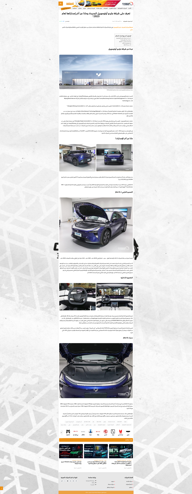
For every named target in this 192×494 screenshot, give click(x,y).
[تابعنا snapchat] (65, 481)
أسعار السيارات (129, 484)
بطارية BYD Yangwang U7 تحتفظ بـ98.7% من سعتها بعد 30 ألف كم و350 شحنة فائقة (121, 463)
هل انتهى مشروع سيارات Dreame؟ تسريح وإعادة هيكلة (71, 462)
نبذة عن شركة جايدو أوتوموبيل (123, 38)
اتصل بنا (92, 485)
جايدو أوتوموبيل (117, 27)
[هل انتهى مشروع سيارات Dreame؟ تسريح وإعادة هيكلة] (71, 451)
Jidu (93, 422)
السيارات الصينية (111, 425)
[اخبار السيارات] (126, 4)
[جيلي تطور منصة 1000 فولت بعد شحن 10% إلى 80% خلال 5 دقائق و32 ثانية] (96, 451)
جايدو (82, 425)
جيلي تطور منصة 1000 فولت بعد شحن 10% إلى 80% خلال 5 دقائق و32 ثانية (96, 462)
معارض (80, 8)
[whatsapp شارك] (60, 21)
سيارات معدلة (111, 484)
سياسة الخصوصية (90, 481)
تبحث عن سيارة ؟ (66, 8)
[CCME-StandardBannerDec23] (93, 3)
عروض (84, 8)
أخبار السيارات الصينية (70, 422)
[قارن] (1, 488)
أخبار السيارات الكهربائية (126, 425)
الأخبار (129, 8)
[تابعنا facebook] (76, 481)
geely (105, 422)
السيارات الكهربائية (122, 8)
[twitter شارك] (61, 21)
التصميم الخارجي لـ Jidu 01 (124, 41)
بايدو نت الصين (88, 425)
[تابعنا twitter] (70, 481)
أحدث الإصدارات (79, 422)
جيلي (69, 425)
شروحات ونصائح (91, 8)
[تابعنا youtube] (68, 481)
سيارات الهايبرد (112, 8)
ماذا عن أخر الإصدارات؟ (125, 40)
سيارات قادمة (129, 481)
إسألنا (93, 483)
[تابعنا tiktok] (62, 481)
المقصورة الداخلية (126, 43)
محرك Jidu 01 (126, 45)
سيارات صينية (63, 425)
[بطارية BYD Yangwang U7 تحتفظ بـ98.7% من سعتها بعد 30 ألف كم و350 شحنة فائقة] (121, 451)
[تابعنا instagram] (73, 481)
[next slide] (61, 432)
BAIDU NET (119, 422)
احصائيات (74, 8)
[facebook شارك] (63, 21)
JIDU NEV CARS (87, 422)
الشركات (106, 8)
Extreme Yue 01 (111, 422)
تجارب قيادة (99, 8)
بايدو (95, 425)
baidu (125, 422)
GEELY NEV (99, 422)
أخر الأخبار (118, 425)
